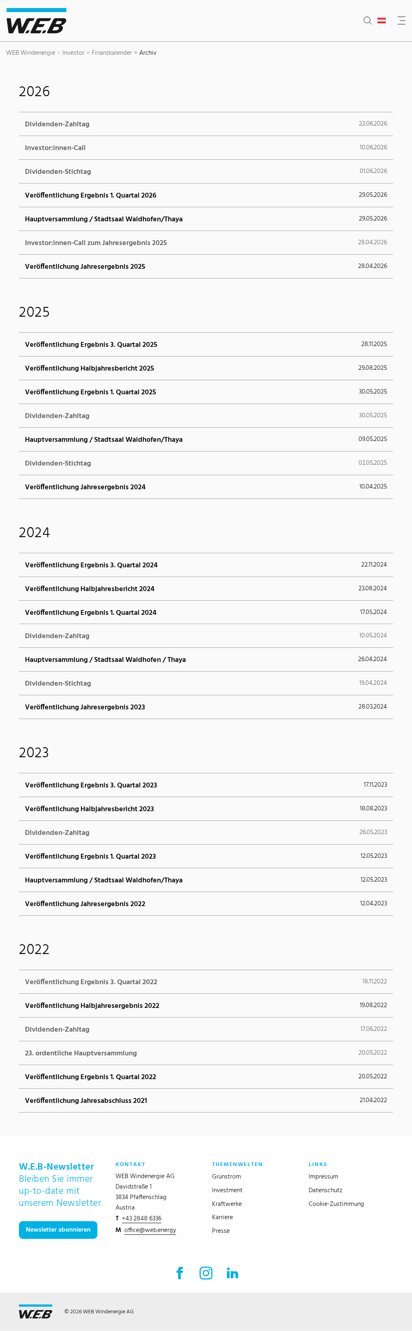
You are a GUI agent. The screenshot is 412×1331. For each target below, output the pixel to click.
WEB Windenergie (30, 52)
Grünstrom (226, 1176)
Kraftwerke (227, 1203)
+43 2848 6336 (141, 1218)
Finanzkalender (112, 52)
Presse (221, 1230)
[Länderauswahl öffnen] (383, 21)
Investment (227, 1190)
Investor (73, 52)
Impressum (323, 1176)
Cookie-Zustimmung (336, 1203)
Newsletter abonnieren (58, 1229)
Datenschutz (325, 1190)
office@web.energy (150, 1230)
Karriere (222, 1217)
